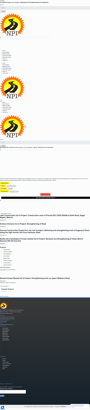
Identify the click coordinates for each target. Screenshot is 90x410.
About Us (4, 59)
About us (4, 358)
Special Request (7, 265)
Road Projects (5, 52)
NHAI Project (6, 256)
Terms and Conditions (6, 363)
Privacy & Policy (5, 362)
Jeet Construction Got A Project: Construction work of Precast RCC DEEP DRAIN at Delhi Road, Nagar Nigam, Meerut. (42, 216)
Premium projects (7, 260)
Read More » (3, 220)
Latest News (4, 367)
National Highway (7, 251)
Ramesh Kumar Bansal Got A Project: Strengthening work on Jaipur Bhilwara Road (35, 278)
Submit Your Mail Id (6, 388)
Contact (4, 360)
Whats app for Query (6, 213)
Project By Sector (6, 57)
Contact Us (5, 60)
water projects (7, 262)
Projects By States (6, 55)
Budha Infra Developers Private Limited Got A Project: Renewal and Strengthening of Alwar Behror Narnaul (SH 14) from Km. (41, 240)
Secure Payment (5, 365)
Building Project (6, 54)
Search (1, 4)
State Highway (7, 254)
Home (3, 50)
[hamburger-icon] (1, 101)
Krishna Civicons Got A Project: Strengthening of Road (23, 224)
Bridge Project (6, 258)
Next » (7, 286)
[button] (2, 0)
